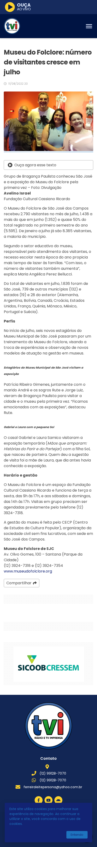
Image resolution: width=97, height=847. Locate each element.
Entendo (77, 834)
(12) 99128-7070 (53, 773)
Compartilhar (19, 583)
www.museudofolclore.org (28, 571)
